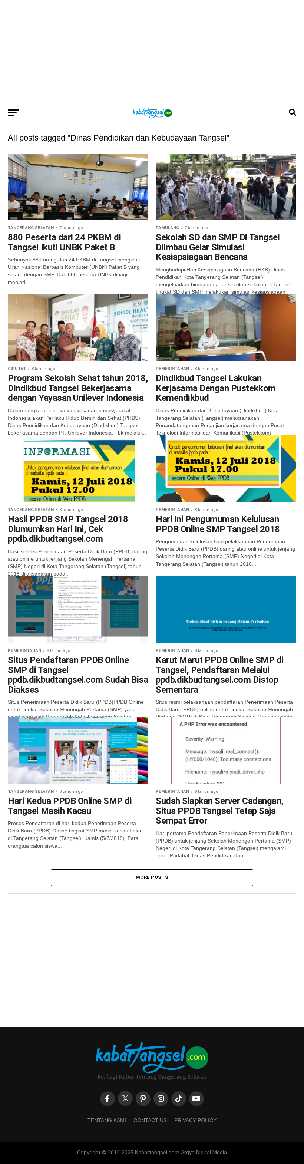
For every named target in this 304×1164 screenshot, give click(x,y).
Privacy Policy (195, 1120)
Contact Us (150, 1120)
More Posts (152, 877)
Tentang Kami (106, 1120)
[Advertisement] (152, 52)
